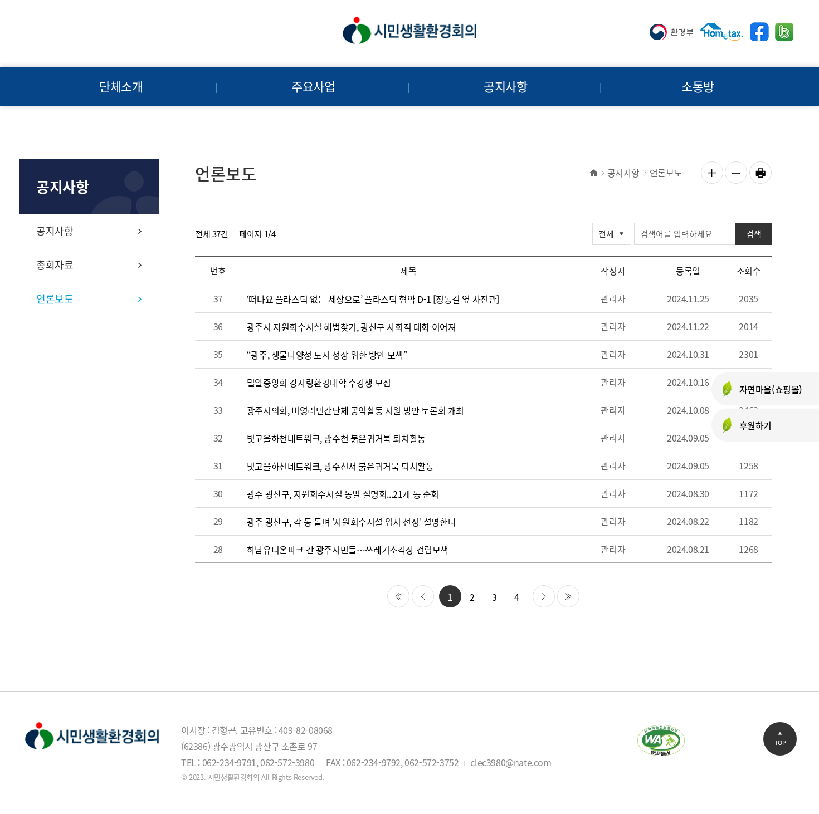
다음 (544, 596)
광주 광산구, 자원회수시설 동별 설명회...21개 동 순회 (343, 494)
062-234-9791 (229, 762)
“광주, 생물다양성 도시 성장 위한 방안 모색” (327, 355)
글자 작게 (736, 172)
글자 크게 (712, 172)
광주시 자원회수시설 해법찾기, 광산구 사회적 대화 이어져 (351, 327)
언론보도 (54, 298)
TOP (780, 742)
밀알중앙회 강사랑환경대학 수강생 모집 (319, 382)
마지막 (568, 596)
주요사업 (313, 86)
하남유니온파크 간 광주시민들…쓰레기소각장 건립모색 (347, 550)
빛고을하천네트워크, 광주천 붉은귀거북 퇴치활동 (336, 438)
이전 (423, 596)
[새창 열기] (671, 32)
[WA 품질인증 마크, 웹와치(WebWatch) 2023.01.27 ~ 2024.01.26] (661, 739)
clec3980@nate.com (510, 762)
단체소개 (121, 86)
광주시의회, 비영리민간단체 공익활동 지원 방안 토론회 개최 (355, 410)
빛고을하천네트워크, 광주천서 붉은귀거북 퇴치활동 (340, 466)
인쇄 (760, 172)
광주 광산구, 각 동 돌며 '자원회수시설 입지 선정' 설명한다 (351, 522)
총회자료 (54, 264)
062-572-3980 (287, 762)
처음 (398, 596)
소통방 (697, 86)
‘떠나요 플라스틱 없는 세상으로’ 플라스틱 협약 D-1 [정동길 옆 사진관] (373, 299)
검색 (754, 234)
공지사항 (505, 86)
